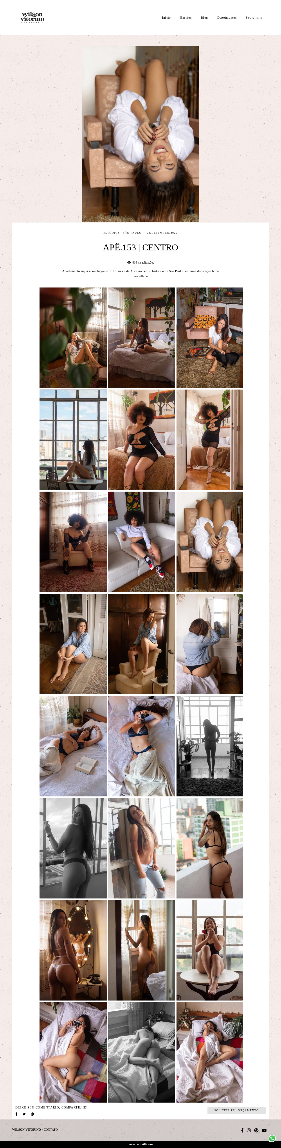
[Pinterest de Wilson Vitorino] (256, 1130)
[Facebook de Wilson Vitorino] (242, 1130)
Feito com (140, 1144)
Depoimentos (227, 17)
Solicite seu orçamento (236, 1110)
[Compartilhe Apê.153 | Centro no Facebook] (16, 1114)
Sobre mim (254, 17)
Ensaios (186, 17)
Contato (51, 1129)
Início (166, 17)
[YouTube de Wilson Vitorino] (264, 1130)
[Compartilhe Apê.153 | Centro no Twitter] (24, 1114)
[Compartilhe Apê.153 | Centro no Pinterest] (33, 1114)
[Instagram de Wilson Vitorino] (249, 1130)
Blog (204, 17)
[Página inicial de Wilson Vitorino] (36, 18)
